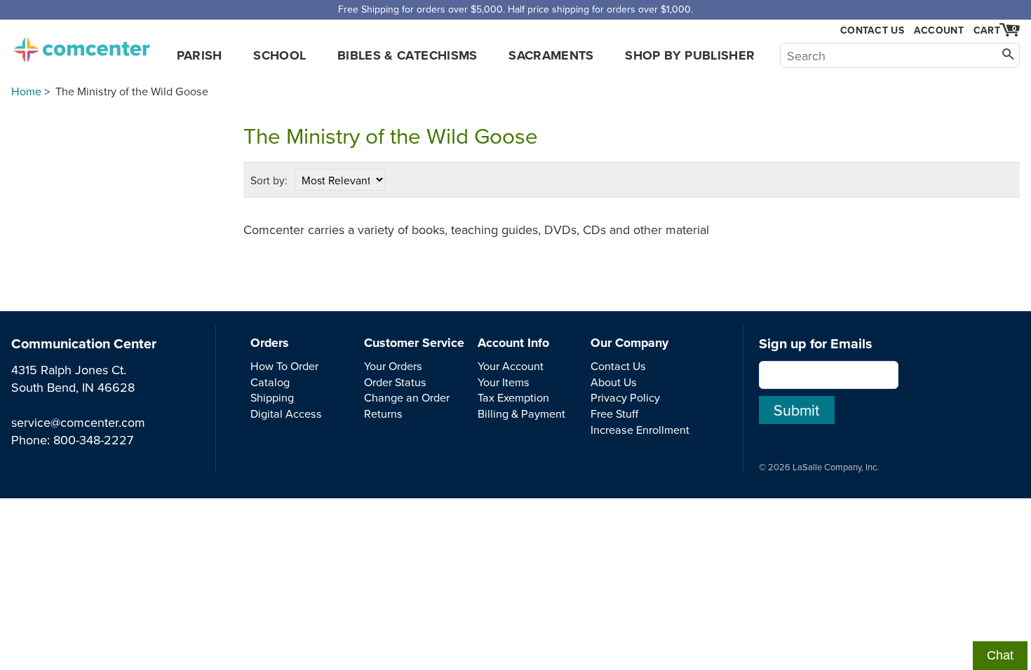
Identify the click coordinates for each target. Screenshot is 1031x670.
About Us (614, 382)
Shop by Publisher (690, 55)
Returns (383, 413)
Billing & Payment (521, 413)
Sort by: (269, 180)
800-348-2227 (93, 440)
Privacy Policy (625, 397)
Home (26, 91)
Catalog (270, 382)
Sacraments (551, 55)
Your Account (511, 366)
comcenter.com (81, 45)
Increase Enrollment (640, 429)
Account (939, 30)
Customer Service (414, 343)
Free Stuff (614, 413)
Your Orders (393, 366)
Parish (199, 55)
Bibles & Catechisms (407, 55)
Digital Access (286, 413)
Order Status (395, 382)
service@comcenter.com (78, 422)
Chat (1000, 655)
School (279, 55)
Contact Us (872, 30)
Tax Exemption (513, 397)
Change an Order (407, 397)
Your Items (504, 382)
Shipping (272, 397)
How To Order (284, 366)
